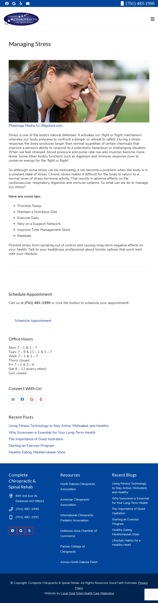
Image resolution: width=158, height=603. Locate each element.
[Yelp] (20, 3)
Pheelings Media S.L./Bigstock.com (35, 125)
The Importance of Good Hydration (36, 439)
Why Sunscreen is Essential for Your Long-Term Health (52, 432)
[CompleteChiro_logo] (21, 19)
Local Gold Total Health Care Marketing (87, 593)
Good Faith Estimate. (123, 583)
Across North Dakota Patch (78, 562)
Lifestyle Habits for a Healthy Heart (126, 542)
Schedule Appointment (33, 320)
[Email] (13, 399)
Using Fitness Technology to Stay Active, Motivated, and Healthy (59, 425)
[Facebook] (6, 3)
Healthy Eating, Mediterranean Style (37, 452)
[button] (152, 19)
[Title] (27, 3)
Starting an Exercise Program (31, 445)
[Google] (13, 3)
